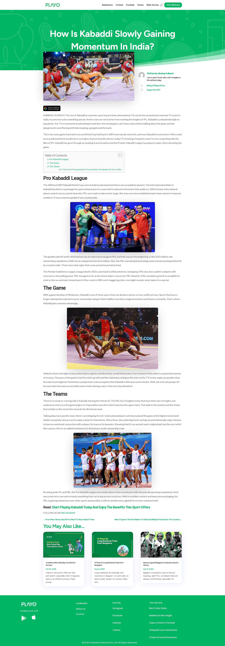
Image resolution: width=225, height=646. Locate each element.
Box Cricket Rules (158, 608)
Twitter (117, 630)
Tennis (140, 5)
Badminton (107, 5)
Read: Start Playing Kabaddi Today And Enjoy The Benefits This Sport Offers (92, 169)
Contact (80, 614)
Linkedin (117, 622)
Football (130, 5)
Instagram (118, 608)
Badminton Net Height (160, 615)
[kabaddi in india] (54, 626)
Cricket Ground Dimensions (163, 637)
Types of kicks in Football (162, 622)
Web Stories (152, 5)
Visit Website (173, 5)
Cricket (119, 5)
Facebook (117, 615)
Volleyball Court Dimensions (163, 630)
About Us (80, 608)
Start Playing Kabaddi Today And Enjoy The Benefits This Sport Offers (101, 507)
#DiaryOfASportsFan (156, 85)
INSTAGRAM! (68, 512)
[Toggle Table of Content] (119, 155)
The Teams (54, 166)
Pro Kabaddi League (58, 159)
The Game (54, 163)
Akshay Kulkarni (165, 73)
